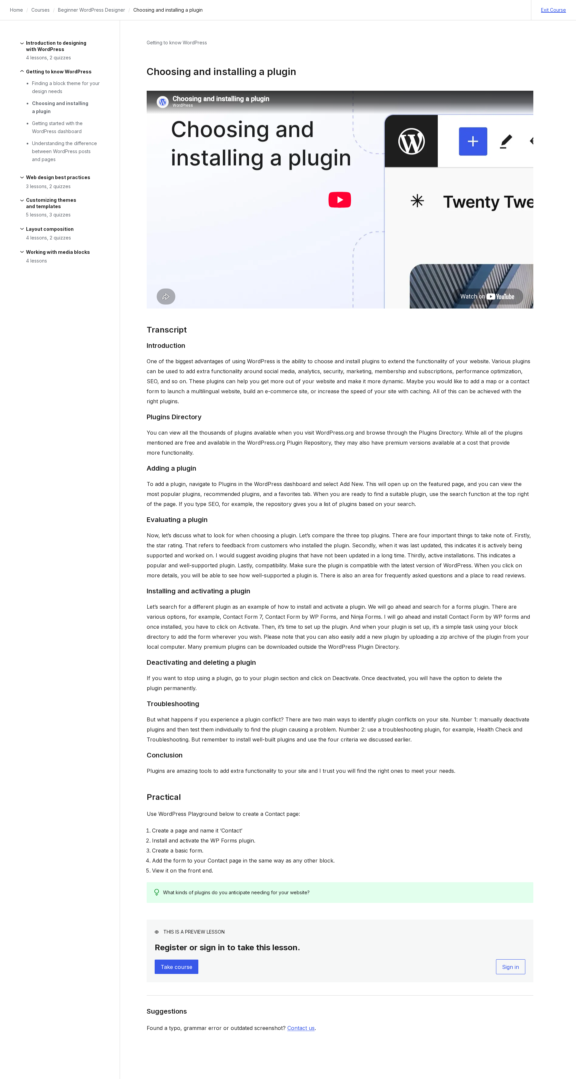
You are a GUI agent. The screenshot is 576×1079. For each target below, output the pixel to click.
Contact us (301, 1028)
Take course (176, 967)
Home (16, 10)
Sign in (510, 967)
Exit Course (553, 10)
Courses (40, 10)
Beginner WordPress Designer (91, 10)
